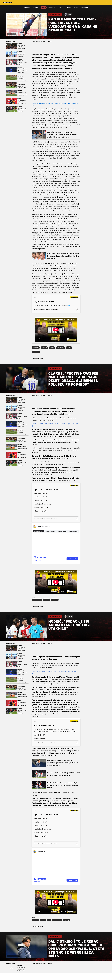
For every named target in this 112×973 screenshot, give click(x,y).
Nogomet (19, 43)
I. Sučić (69, 14)
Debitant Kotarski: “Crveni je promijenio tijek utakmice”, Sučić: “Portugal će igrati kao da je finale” (62, 785)
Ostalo (19, 98)
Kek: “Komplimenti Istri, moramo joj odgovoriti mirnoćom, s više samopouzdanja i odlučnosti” (22, 109)
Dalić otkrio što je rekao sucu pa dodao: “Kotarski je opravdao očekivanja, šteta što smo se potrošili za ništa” (63, 762)
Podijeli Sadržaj (54, 14)
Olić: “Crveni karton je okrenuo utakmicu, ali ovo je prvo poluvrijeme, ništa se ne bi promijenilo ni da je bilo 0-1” (63, 256)
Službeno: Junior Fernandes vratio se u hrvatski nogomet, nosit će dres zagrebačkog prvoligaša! (22, 70)
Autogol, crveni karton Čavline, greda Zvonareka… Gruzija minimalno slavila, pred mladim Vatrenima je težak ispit (61, 134)
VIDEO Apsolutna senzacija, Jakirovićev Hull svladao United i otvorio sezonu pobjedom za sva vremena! (21, 86)
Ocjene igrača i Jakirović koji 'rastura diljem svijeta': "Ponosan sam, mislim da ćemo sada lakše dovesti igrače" (22, 46)
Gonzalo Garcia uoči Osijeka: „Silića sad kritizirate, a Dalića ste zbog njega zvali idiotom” (22, 54)
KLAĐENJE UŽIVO (40, 735)
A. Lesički (70, 616)
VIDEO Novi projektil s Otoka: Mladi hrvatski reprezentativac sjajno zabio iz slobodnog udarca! (22, 78)
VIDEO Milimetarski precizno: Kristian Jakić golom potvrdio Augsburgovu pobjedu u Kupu (22, 62)
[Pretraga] (107, 2)
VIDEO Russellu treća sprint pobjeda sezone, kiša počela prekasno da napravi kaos (21, 101)
